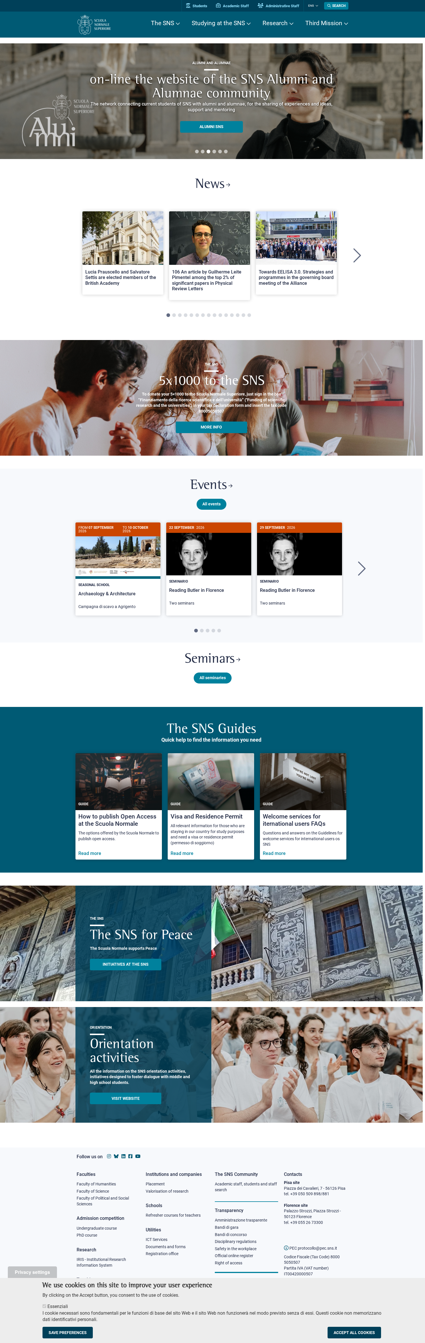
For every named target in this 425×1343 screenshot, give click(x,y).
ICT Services (156, 1239)
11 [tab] (226, 315)
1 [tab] (197, 152)
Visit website (126, 1098)
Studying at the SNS (218, 23)
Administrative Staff (282, 6)
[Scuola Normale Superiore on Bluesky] (116, 1156)
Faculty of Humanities (96, 1184)
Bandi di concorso (231, 1234)
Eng (311, 5)
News (210, 184)
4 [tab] (214, 152)
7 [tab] (203, 315)
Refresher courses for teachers (173, 1215)
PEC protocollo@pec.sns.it (313, 1248)
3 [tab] (208, 152)
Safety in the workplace (235, 1248)
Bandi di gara (227, 1227)
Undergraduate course (97, 1228)
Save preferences (68, 1332)
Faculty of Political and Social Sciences (103, 1201)
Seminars (210, 659)
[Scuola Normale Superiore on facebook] (130, 1156)
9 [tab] (214, 315)
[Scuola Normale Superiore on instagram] (109, 1156)
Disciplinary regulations (235, 1241)
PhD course (87, 1235)
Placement (155, 1184)
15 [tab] (249, 315)
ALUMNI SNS (211, 126)
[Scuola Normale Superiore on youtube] (138, 1156)
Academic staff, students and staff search (246, 1187)
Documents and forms (166, 1246)
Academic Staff (235, 6)
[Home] (94, 24)
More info (211, 427)
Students (199, 6)
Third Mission (323, 23)
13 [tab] (238, 315)
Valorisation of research (167, 1191)
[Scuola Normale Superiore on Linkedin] (123, 1156)
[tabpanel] (211, 101)
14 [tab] (243, 315)
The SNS (162, 23)
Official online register (234, 1255)
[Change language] (316, 6)
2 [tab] (203, 152)
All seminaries (212, 677)
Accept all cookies (354, 1332)
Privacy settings (32, 1272)
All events (211, 504)
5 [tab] (220, 152)
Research (275, 23)
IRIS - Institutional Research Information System (101, 1262)
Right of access (228, 1263)
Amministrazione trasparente (241, 1220)
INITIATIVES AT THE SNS (126, 964)
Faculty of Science (93, 1191)
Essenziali (57, 1306)
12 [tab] (232, 315)
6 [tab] (226, 152)
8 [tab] (209, 315)
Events (208, 485)
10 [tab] (220, 315)
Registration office (162, 1253)
